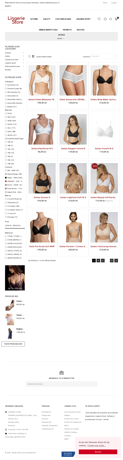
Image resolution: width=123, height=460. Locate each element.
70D (10, 153)
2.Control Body (14, 199)
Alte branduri (13, 92)
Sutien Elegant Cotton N (73, 148)
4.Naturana (12, 202)
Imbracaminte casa (48, 30)
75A (10, 160)
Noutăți (81, 30)
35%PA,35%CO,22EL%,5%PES (15, 247)
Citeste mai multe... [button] (97, 446)
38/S (11, 117)
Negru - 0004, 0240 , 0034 (15, 178)
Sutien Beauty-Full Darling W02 (106, 197)
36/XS (12, 124)
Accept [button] (98, 452)
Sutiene (34, 19)
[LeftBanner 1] (15, 277)
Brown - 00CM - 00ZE (15, 185)
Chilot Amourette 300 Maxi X (73, 99)
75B (10, 164)
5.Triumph (13, 206)
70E (10, 156)
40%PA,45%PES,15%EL (15, 258)
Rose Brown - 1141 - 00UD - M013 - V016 (15, 188)
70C (10, 149)
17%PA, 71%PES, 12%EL (15, 236)
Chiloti (46, 19)
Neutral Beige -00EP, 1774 (15, 174)
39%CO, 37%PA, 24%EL (15, 251)
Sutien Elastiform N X (42, 148)
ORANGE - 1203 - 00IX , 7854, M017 (15, 181)
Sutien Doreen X (42, 197)
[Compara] (105, 19)
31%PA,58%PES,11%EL (15, 240)
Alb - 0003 (13, 170)
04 (9, 113)
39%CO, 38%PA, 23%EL (15, 254)
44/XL (11, 131)
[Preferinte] (99, 19)
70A (10, 142)
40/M (11, 121)
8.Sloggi (12, 217)
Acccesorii (12, 85)
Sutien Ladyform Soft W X (73, 197)
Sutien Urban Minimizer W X (42, 99)
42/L (11, 128)
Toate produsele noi (13, 344)
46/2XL (12, 135)
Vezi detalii (42, 94)
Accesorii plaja (14, 88)
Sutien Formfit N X (104, 148)
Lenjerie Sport (83, 19)
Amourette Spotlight (15, 103)
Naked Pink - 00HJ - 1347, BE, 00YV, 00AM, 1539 (15, 192)
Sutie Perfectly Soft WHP (42, 246)
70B (10, 145)
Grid (29, 56)
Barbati (12, 107)
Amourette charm (15, 99)
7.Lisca (11, 213)
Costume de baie (63, 19)
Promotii (67, 30)
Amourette (12, 96)
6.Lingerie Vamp (15, 210)
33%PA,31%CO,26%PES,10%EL (15, 243)
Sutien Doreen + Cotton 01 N (73, 246)
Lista (33, 56)
